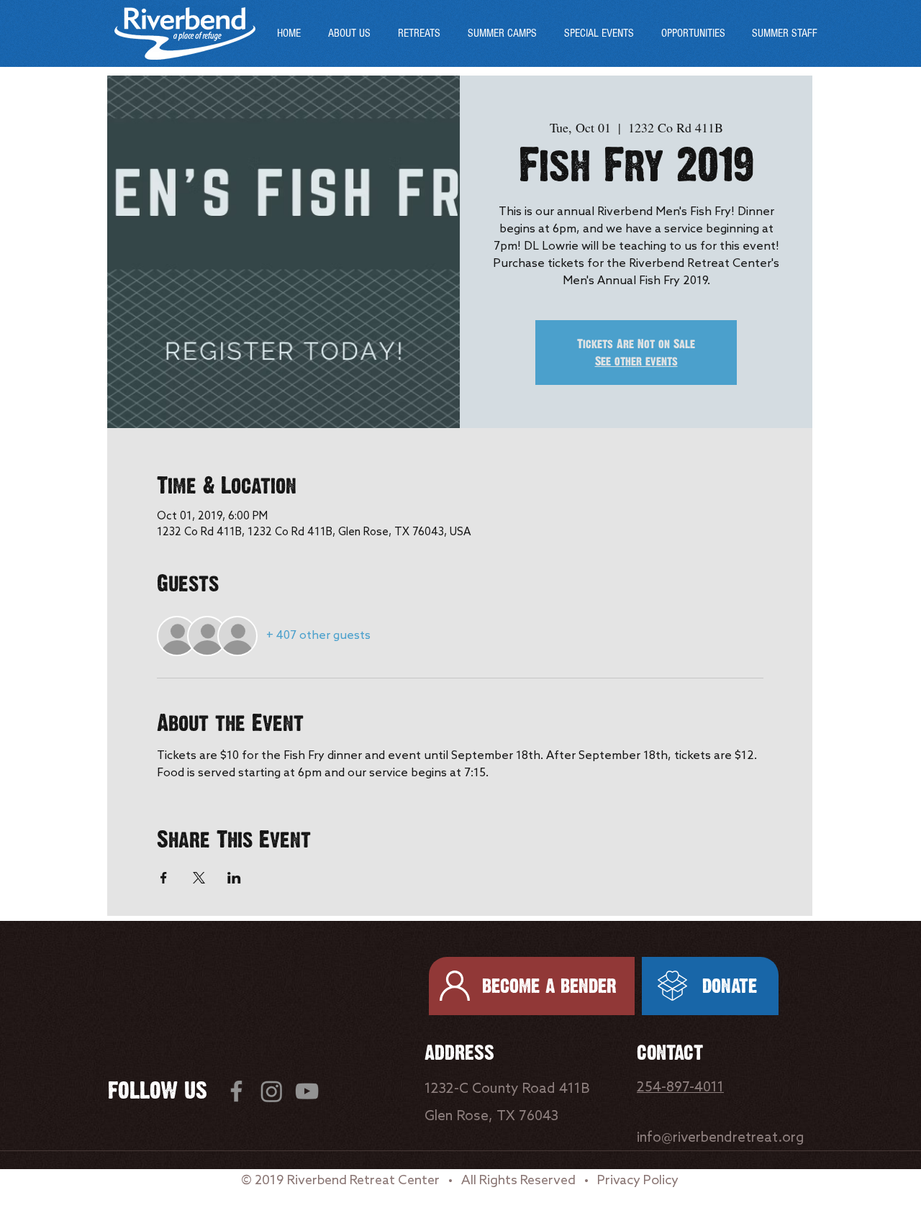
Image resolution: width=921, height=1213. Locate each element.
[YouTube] (307, 1091)
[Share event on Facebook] (164, 877)
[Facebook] (236, 1091)
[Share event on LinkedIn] (234, 877)
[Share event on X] (199, 877)
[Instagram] (272, 1091)
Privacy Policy (638, 1181)
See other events (636, 360)
